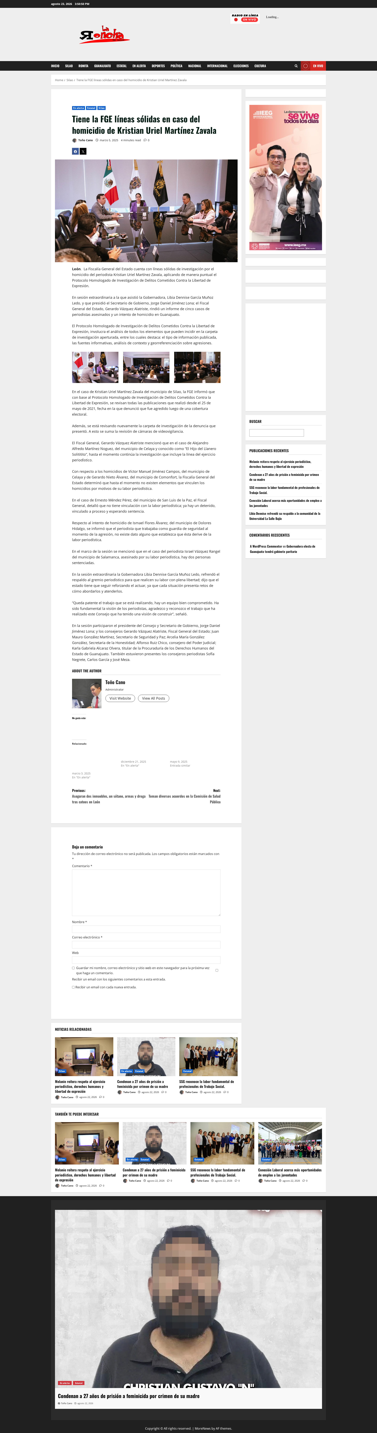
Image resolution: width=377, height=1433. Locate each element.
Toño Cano (85, 140)
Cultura (260, 65)
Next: (185, 796)
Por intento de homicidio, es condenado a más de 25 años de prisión (142, 754)
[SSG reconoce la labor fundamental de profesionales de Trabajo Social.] (208, 1056)
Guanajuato (102, 65)
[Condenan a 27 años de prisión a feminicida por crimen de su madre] (146, 1056)
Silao (69, 65)
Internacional (217, 65)
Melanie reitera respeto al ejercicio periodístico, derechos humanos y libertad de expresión (80, 1086)
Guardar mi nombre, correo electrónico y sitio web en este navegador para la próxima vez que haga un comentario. (143, 970)
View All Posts (153, 698)
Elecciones (241, 65)
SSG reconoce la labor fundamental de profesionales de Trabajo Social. (206, 1084)
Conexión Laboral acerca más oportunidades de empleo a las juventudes (290, 1172)
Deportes (158, 65)
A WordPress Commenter (266, 546)
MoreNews (203, 1428)
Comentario (82, 866)
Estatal (122, 65)
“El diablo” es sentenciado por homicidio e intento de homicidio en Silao (191, 754)
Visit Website (120, 698)
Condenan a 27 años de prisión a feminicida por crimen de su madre (142, 1084)
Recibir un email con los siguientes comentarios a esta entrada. (119, 979)
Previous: (108, 796)
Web (75, 953)
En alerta (139, 65)
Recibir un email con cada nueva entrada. (105, 987)
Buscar (255, 421)
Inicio (55, 65)
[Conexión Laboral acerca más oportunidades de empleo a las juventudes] (290, 1143)
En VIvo (318, 65)
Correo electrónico (87, 937)
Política (176, 65)
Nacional (194, 65)
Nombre (79, 922)
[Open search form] (296, 66)
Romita (83, 65)
